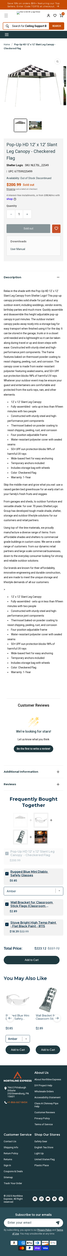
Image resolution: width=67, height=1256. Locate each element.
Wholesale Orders (44, 1091)
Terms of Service (43, 1124)
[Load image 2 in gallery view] (35, 125)
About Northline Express (47, 1079)
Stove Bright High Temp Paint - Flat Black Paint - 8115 (33, 924)
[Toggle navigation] (6, 34)
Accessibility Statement (47, 1097)
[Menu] (6, 15)
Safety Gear (40, 1141)
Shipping (11, 189)
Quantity (12, 205)
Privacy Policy (42, 1118)
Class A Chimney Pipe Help (46, 1105)
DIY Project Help (43, 1085)
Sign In (7, 1165)
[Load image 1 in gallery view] (20, 125)
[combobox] (25, 26)
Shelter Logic (15, 165)
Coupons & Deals (13, 1171)
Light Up (39, 1153)
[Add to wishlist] (55, 15)
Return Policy (11, 1153)
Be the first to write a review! (33, 748)
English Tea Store (43, 1147)
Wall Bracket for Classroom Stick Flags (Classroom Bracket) (31, 904)
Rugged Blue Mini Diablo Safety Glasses (29, 873)
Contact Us (10, 1141)
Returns (8, 1159)
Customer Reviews (44, 1112)
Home (7, 44)
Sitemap (8, 1177)
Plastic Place (41, 1165)
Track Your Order (13, 1183)
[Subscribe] (58, 1222)
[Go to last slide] (10, 1018)
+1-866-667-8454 (17, 1102)
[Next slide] (56, 1018)
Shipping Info (11, 1147)
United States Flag (44, 1159)
